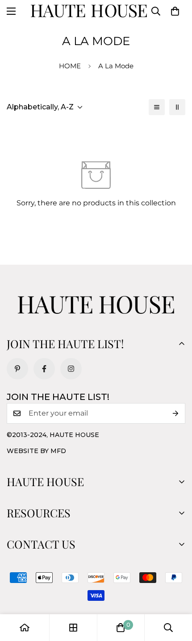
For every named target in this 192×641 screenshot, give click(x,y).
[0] (175, 11)
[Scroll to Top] (176, 594)
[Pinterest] (17, 368)
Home (70, 66)
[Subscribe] (175, 413)
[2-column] (177, 107)
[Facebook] (44, 368)
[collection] (73, 627)
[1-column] (157, 107)
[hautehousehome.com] (89, 11)
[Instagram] (71, 368)
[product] (24, 627)
